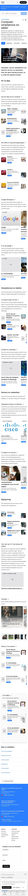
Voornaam (5, 855)
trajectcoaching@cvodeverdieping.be (10, 804)
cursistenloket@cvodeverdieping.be (9, 813)
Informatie (14, 829)
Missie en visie (15, 838)
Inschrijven (6, 866)
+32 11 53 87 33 (5, 793)
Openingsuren (15, 833)
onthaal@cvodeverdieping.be (8, 791)
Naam (4, 860)
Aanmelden (23, 2)
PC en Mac (16, 43)
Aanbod (3, 829)
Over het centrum (16, 831)
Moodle (13, 840)
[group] (24, 20)
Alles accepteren (7, 887)
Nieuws (13, 834)
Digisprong (9, 43)
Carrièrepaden (4, 834)
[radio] (25, 20)
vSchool (3, 836)
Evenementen (15, 836)
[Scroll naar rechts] (25, 122)
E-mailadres (5, 849)
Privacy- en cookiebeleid (7, 877)
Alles (3, 43)
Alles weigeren (16, 887)
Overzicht (3, 831)
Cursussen (3, 833)
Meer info (13, 884)
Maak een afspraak (6, 819)
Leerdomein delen (8, 781)
